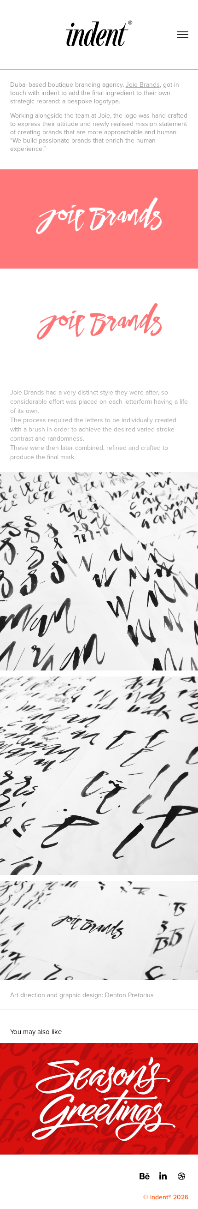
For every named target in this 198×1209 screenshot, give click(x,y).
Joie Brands (143, 84)
